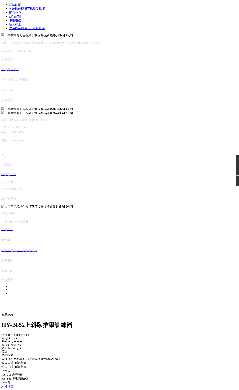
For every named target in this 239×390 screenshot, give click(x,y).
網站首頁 (15, 4)
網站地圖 (7, 386)
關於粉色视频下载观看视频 (27, 8)
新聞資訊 (15, 24)
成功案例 (15, 16)
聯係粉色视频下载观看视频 (27, 28)
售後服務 (15, 20)
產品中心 (15, 12)
